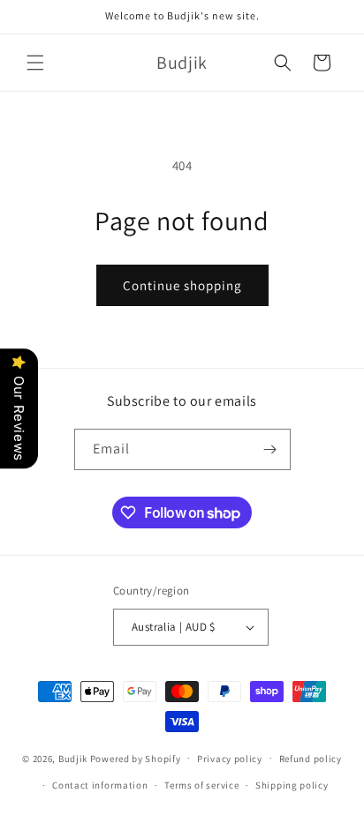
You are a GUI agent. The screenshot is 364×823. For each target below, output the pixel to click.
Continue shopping (182, 285)
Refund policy (310, 758)
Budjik (72, 758)
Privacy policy (229, 758)
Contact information (100, 785)
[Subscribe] (270, 449)
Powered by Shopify (135, 758)
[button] (35, 62)
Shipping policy (292, 785)
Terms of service (201, 785)
